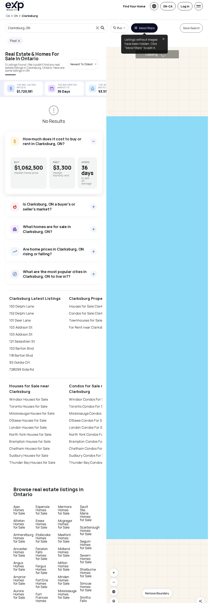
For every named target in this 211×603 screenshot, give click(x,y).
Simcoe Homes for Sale (85, 586)
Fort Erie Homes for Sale (42, 583)
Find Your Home (134, 6)
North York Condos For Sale (90, 434)
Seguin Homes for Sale (85, 544)
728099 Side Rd (21, 369)
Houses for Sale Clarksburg (90, 306)
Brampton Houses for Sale (30, 441)
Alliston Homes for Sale (19, 524)
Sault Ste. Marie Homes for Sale (85, 513)
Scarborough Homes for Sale (90, 530)
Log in (185, 6)
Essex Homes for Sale (41, 524)
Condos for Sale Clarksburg (90, 313)
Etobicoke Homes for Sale (43, 538)
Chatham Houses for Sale (29, 448)
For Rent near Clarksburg (89, 327)
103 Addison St (20, 327)
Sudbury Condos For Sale (89, 455)
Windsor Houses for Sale (28, 399)
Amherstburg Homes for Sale (23, 538)
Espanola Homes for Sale (42, 510)
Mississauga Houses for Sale (31, 413)
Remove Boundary (157, 593)
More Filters (147, 28)
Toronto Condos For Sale (88, 406)
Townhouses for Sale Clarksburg (94, 320)
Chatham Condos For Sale (89, 448)
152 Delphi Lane (21, 313)
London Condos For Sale (88, 427)
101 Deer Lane (20, 320)
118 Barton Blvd (21, 355)
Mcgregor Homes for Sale (65, 524)
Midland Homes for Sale (64, 552)
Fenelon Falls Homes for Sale (42, 553)
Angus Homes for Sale (19, 566)
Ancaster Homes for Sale (20, 552)
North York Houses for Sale (30, 434)
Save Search (191, 28)
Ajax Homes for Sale (19, 510)
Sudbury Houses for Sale (28, 455)
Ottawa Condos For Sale (88, 420)
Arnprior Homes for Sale (19, 580)
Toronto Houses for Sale (28, 406)
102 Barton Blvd (21, 348)
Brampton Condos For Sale (90, 441)
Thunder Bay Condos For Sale (92, 462)
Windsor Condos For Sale (88, 399)
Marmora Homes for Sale (65, 510)
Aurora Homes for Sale (19, 594)
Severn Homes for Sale (85, 558)
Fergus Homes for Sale (41, 569)
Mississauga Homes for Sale (67, 594)
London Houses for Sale (28, 427)
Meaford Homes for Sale (64, 538)
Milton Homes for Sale (63, 566)
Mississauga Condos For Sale (92, 413)
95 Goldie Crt (19, 362)
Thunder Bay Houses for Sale (32, 462)
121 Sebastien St (22, 341)
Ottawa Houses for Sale (28, 420)
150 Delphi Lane (21, 306)
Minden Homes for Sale (63, 580)
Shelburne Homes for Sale (88, 572)
